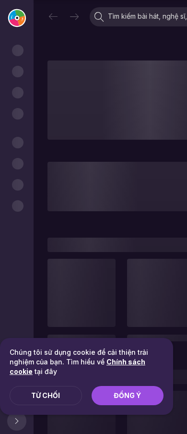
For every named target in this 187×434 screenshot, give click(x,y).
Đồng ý (127, 395)
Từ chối (45, 395)
